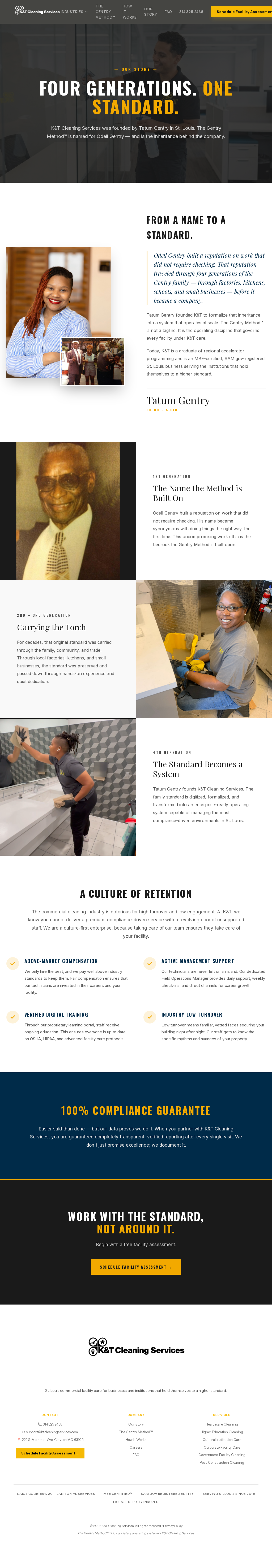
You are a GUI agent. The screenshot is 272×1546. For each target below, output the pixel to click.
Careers (136, 1447)
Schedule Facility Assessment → (136, 1267)
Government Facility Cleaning (221, 1455)
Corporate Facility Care (222, 1447)
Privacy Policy (172, 1526)
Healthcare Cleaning (222, 1424)
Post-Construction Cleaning (222, 1462)
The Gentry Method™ (105, 11)
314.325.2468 (191, 12)
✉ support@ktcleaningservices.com (50, 1432)
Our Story (150, 12)
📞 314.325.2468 (50, 1424)
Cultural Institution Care (222, 1439)
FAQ (168, 12)
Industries (72, 12)
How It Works (130, 11)
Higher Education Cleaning (222, 1432)
